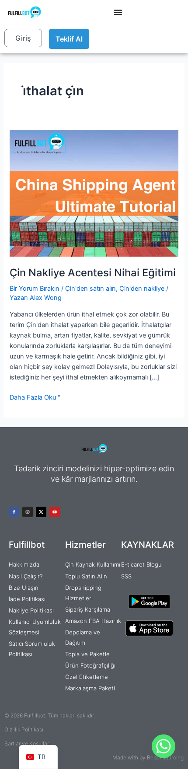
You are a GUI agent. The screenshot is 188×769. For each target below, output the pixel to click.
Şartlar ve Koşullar (26, 743)
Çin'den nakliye (141, 288)
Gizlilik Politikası (23, 729)
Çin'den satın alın (90, 288)
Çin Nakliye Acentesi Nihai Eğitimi (93, 272)
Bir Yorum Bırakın (34, 288)
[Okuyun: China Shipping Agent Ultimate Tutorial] (94, 193)
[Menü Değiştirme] (118, 12)
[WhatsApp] (163, 746)
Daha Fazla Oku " (35, 396)
